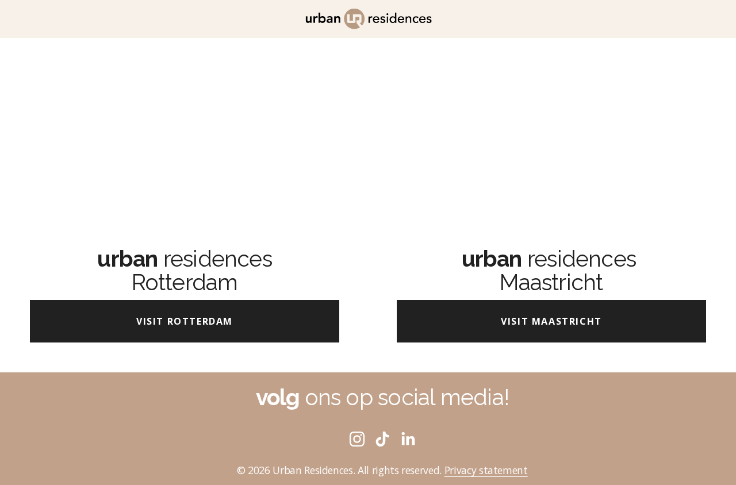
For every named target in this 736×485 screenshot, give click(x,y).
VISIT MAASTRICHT (551, 321)
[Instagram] (357, 439)
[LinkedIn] (408, 439)
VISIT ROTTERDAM (184, 321)
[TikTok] (382, 439)
